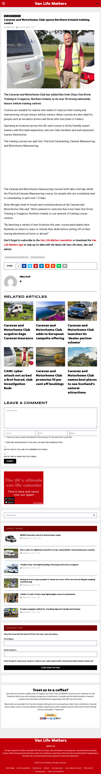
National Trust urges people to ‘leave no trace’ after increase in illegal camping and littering (57, 580)
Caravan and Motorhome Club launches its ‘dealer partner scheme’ (81, 334)
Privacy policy (40, 771)
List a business (57, 768)
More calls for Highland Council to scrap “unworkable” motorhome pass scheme (57, 550)
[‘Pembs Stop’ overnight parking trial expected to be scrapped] (11, 568)
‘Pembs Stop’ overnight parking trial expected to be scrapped (49, 564)
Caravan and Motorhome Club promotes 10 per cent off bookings (50, 377)
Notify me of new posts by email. (20, 457)
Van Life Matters (51, 4)
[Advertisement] (50, 168)
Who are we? (88, 768)
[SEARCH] (94, 515)
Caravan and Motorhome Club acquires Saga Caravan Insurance (18, 332)
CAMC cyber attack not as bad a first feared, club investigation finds (18, 379)
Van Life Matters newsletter (56, 240)
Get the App (10, 768)
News (6, 16)
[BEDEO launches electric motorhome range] (11, 538)
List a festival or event (73, 768)
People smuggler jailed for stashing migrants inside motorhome (50, 609)
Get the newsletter (23, 768)
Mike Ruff (11, 27)
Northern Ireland (15, 16)
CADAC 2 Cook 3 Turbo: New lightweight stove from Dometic (47, 594)
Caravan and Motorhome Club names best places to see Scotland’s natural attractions (82, 381)
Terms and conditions (56, 771)
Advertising (37, 768)
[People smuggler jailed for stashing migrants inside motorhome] (11, 612)
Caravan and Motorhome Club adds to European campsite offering (50, 332)
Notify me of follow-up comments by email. (26, 449)
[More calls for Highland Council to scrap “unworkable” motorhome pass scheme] (11, 553)
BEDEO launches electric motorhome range (40, 535)
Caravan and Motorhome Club (16, 257)
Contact (46, 768)
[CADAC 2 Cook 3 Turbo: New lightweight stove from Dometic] (11, 598)
